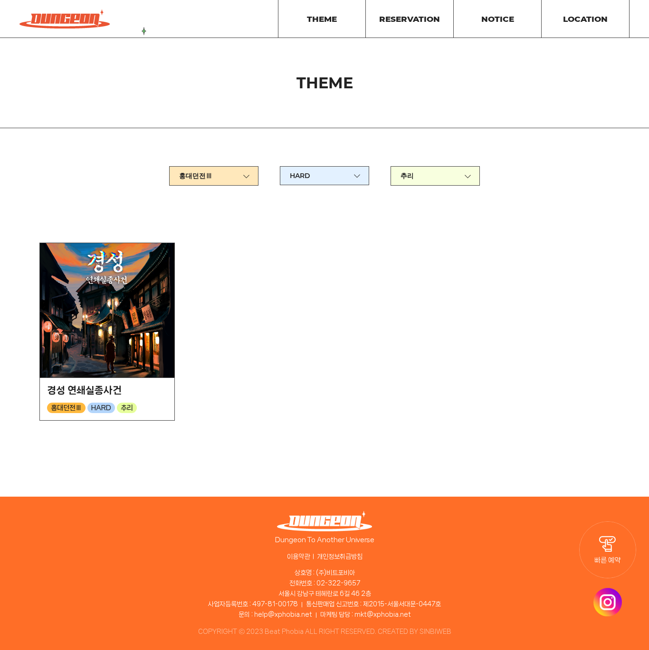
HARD (300, 175)
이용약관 (298, 556)
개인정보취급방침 (340, 556)
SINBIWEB (435, 631)
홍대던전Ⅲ (195, 175)
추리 (407, 175)
